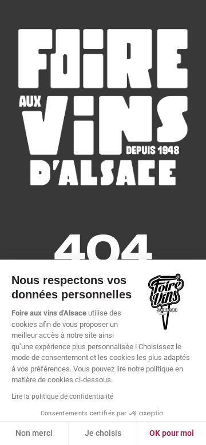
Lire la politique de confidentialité (62, 396)
